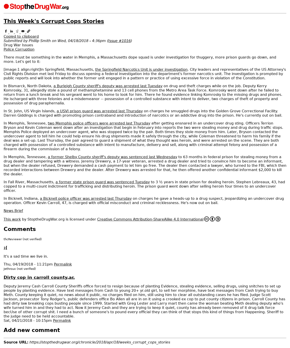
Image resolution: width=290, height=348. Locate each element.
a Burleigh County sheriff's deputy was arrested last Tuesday (107, 86)
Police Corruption (19, 49)
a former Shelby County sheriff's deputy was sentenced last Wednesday (112, 157)
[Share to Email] (23, 32)
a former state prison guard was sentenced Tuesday (103, 182)
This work (12, 219)
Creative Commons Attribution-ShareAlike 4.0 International (150, 219)
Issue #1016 (119, 41)
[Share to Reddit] (18, 32)
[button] (145, 34)
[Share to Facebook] (6, 32)
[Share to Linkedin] (12, 32)
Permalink (63, 264)
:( (5, 247)
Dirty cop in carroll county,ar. (39, 277)
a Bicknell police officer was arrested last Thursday (86, 198)
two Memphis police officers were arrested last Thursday (99, 123)
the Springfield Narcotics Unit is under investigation (141, 69)
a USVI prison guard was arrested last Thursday (100, 111)
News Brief (13, 211)
